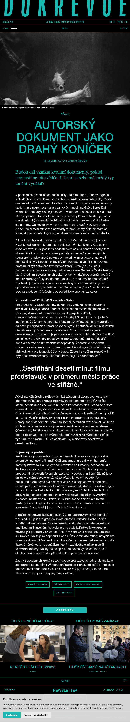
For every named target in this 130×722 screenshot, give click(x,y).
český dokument (37, 584)
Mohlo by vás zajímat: (97, 621)
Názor (65, 113)
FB (114, 22)
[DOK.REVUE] (65, 9)
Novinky (32, 671)
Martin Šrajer (77, 160)
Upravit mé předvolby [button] (36, 715)
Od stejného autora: (32, 621)
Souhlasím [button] (12, 715)
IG (122, 22)
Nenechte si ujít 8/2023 (32, 667)
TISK (126, 680)
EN (126, 22)
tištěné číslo (61, 584)
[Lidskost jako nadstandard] (97, 643)
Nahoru (65, 681)
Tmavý (14, 28)
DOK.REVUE (7, 22)
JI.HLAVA (110, 690)
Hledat (124, 29)
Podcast (102, 671)
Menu (65, 29)
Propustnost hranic (88, 584)
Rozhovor (93, 671)
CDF (121, 690)
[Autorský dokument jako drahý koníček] (65, 68)
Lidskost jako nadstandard (97, 667)
